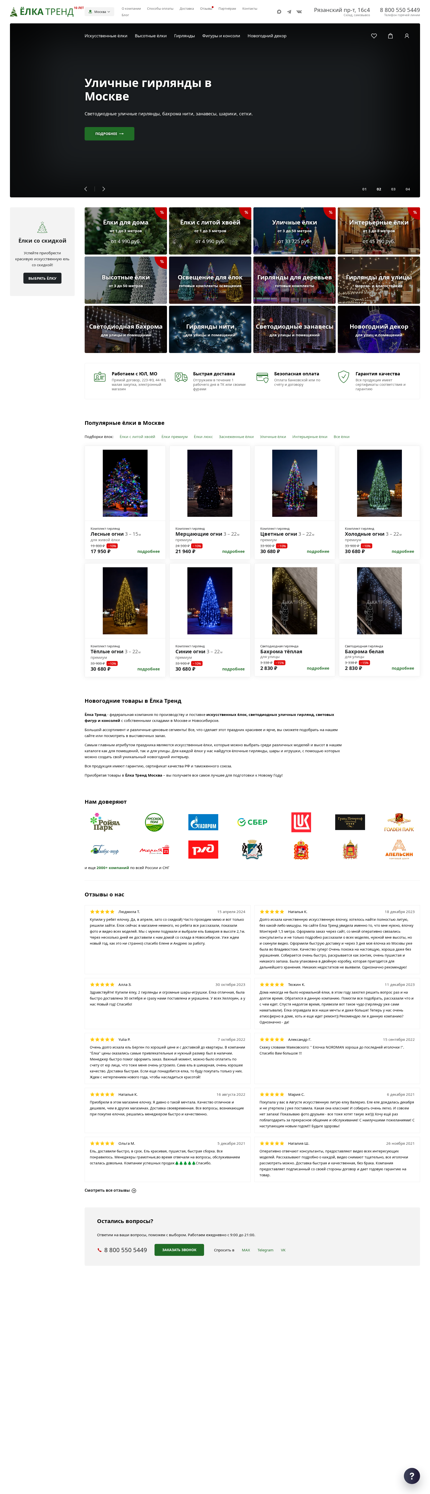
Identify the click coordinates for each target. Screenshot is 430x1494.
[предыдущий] (86, 189)
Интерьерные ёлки (309, 436)
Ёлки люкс (203, 436)
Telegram (265, 1249)
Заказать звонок (179, 1249)
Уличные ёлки (273, 436)
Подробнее (106, 133)
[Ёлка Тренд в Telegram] (289, 12)
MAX (246, 1249)
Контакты (249, 8)
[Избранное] (374, 36)
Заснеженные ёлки (236, 436)
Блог (125, 15)
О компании (131, 8)
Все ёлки (342, 436)
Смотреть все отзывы (107, 1190)
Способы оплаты (160, 8)
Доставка (187, 8)
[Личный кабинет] (407, 36)
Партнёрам (227, 8)
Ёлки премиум (174, 436)
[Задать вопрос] (412, 1476)
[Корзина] (390, 36)
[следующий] (103, 189)
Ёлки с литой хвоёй (137, 436)
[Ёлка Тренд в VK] (299, 12)
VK (283, 1249)
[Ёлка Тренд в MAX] (279, 12)
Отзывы (206, 8)
